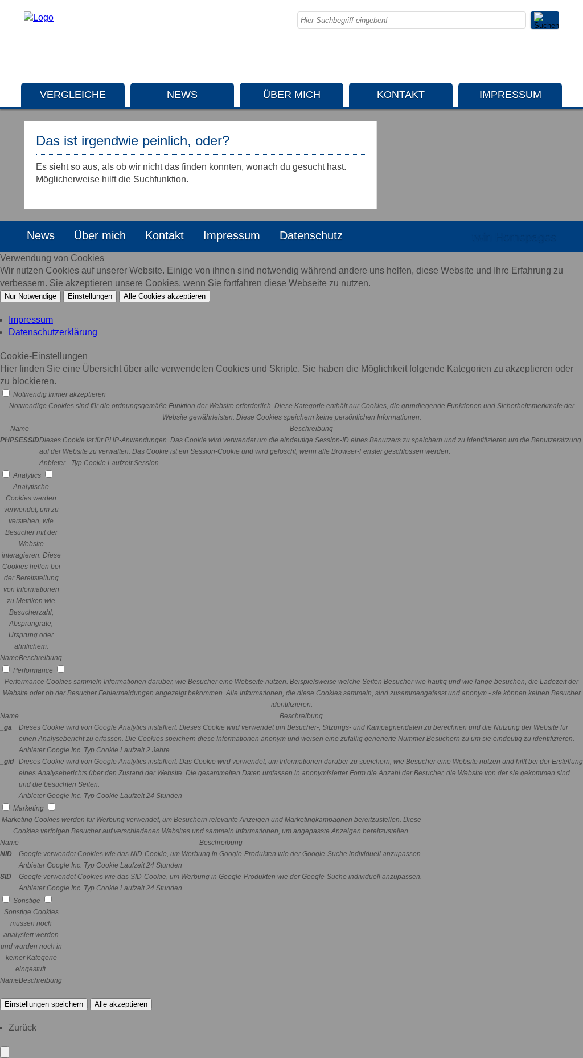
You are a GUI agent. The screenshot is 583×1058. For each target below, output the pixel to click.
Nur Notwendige (30, 296)
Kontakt (401, 94)
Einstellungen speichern (44, 1004)
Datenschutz (311, 235)
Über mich (292, 94)
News (182, 94)
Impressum (510, 94)
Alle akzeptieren (121, 1004)
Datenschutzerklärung (53, 332)
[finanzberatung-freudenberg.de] (39, 17)
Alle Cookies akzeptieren (165, 296)
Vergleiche (73, 94)
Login (439, 236)
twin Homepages (514, 236)
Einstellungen (90, 296)
